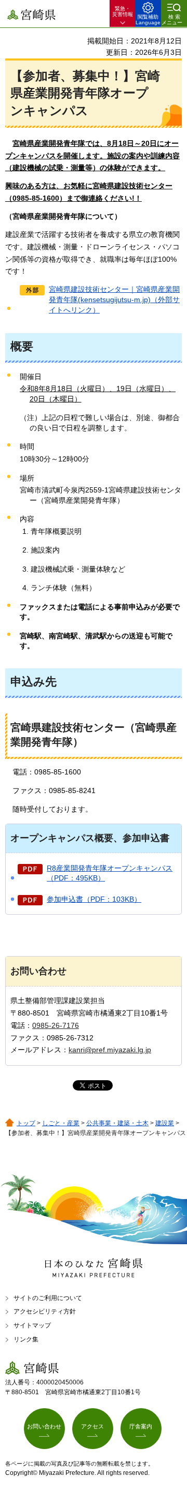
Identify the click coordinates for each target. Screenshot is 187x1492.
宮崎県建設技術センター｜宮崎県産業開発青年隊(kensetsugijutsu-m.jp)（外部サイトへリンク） (114, 299)
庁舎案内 (140, 1426)
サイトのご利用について (48, 1298)
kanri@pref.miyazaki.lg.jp (110, 1050)
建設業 (164, 1123)
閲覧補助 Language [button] (148, 19)
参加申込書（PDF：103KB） (94, 899)
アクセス (92, 1426)
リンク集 (26, 1339)
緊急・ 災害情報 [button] (122, 11)
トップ (26, 1123)
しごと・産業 (60, 1123)
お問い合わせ (44, 1426)
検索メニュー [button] (172, 19)
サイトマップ (32, 1325)
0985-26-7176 (55, 1025)
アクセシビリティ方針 (45, 1311)
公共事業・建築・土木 (117, 1123)
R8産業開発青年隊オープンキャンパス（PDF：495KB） (109, 873)
